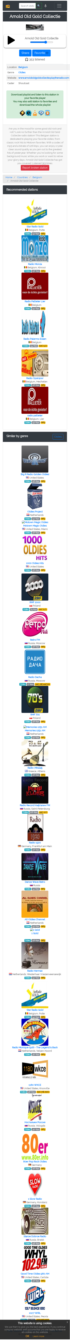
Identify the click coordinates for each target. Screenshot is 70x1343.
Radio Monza (35, 264)
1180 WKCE (35, 1085)
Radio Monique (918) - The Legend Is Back (35, 1047)
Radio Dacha (35, 677)
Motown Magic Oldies (35, 525)
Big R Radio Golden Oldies (35, 474)
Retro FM (35, 639)
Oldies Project (35, 511)
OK (27, 1336)
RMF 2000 (35, 602)
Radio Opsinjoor (35, 378)
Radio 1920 (35, 842)
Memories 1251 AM (35, 730)
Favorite (40, 53)
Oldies (21, 72)
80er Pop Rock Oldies (35, 1161)
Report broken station (35, 167)
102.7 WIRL (35, 1313)
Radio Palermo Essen (34, 339)
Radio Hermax (35, 970)
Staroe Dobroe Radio (35, 1236)
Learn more (38, 1336)
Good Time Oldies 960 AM (35, 1273)
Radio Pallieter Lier (35, 301)
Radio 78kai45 (35, 767)
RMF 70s (35, 714)
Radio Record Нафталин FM (35, 805)
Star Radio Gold (35, 226)
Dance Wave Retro (35, 882)
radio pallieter (35, 415)
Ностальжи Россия (35, 1122)
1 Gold (35, 933)
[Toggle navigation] (59, 5)
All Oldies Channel (35, 919)
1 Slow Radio (35, 1199)
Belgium (23, 67)
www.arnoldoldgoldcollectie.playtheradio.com (43, 77)
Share (25, 53)
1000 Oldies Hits (35, 563)
